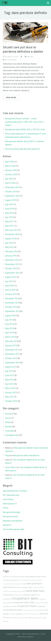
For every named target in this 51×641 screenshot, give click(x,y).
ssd (29, 617)
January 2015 (11, 294)
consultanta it (18, 584)
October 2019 (11, 191)
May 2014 (9, 328)
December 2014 (12, 298)
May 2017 (9, 221)
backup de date (34, 576)
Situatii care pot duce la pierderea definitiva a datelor (23, 49)
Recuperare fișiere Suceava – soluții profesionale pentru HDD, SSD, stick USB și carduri (24, 121)
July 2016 (9, 243)
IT (45, 591)
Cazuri (8, 418)
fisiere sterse (18, 591)
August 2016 (10, 238)
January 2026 (11, 170)
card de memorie (24, 580)
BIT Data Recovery (11, 495)
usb (36, 618)
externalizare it (9, 587)
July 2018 (9, 217)
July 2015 (9, 281)
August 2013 (10, 367)
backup (16, 577)
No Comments (11, 60)
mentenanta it (8, 595)
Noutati (8, 426)
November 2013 (12, 354)
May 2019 (9, 213)
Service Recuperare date (13, 529)
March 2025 (10, 183)
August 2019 (10, 200)
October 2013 (11, 358)
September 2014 (12, 311)
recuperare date (24, 598)
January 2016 (11, 255)
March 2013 (10, 388)
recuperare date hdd (23, 602)
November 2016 (12, 234)
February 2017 (11, 230)
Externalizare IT (10, 503)
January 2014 (11, 345)
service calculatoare (17, 614)
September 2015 (12, 272)
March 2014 (10, 337)
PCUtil (5, 508)
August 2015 (10, 277)
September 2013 (12, 362)
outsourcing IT (18, 595)
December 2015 (12, 260)
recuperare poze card (29, 610)
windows (5, 621)
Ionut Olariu (10, 467)
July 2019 (9, 204)
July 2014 (9, 319)
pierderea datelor (29, 595)
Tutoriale (9, 431)
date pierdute (34, 583)
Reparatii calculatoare (12, 520)
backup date (23, 577)
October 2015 (11, 268)
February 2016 (11, 251)
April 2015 (9, 285)
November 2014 (12, 302)
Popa (7, 455)
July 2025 (9, 178)
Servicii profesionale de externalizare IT (22, 149)
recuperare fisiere (26, 606)
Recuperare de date (11, 512)
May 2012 (9, 396)
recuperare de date (10, 606)
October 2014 (11, 307)
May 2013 (9, 379)
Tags (6, 571)
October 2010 (11, 401)
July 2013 (9, 371)
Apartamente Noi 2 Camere (15, 490)
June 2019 (9, 208)
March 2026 (10, 166)
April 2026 (9, 161)
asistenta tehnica (8, 576)
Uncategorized (11, 435)
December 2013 (12, 349)
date (24, 584)
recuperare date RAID (41, 603)
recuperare (7, 599)
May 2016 (9, 247)
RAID (38, 595)
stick (32, 618)
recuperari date (42, 610)
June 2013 (9, 375)
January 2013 (11, 392)
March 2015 (10, 290)
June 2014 (9, 324)
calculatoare (13, 580)
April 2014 (9, 332)
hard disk (32, 591)
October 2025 (11, 174)
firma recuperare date (24, 587)
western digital (41, 618)
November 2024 (12, 187)
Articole (30, 56)
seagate (6, 614)
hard (24, 591)
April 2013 (9, 384)
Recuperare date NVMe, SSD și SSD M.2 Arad (25, 129)
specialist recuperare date (19, 618)
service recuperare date (31, 614)
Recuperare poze (10, 516)
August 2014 (10, 315)
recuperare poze (14, 609)
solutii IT (8, 618)
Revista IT (7, 525)
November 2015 (12, 264)
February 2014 (11, 341)
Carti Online (8, 499)
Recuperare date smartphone (26, 455)
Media (8, 422)
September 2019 (12, 196)
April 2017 (9, 225)
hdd (41, 591)
